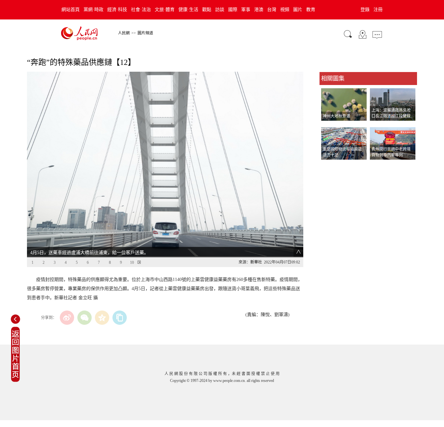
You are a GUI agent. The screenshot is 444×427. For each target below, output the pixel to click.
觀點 (206, 9)
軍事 (245, 9)
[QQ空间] (102, 318)
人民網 (124, 33)
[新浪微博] (67, 318)
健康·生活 (188, 9)
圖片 (297, 9)
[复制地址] (119, 318)
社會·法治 (141, 9)
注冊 (378, 9)
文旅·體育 (165, 9)
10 (132, 262)
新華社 (256, 262)
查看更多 (329, 166)
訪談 (219, 9)
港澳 (258, 9)
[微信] (84, 318)
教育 (310, 9)
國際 (232, 9)
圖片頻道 (145, 33)
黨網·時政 (93, 9)
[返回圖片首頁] (15, 380)
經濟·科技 (117, 9)
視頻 (284, 9)
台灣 (271, 9)
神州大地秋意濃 (336, 116)
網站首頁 (70, 9)
